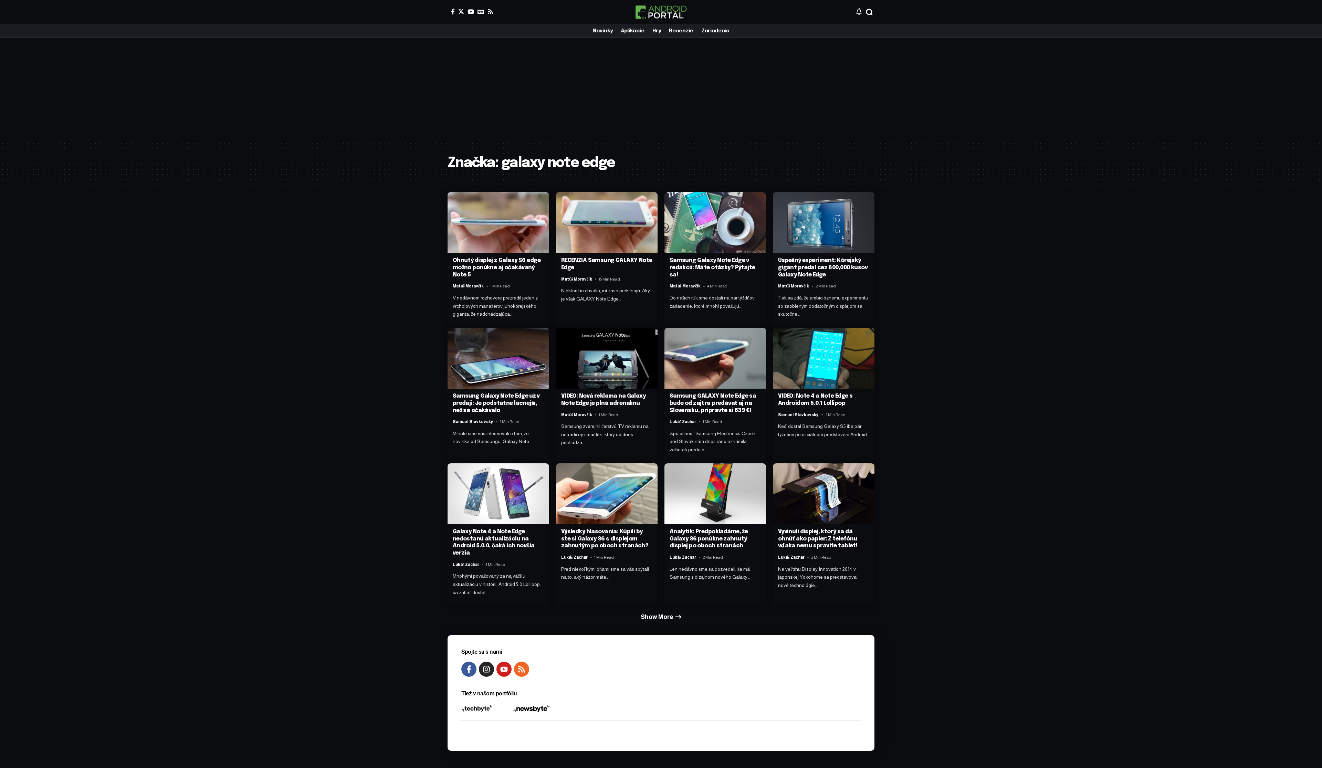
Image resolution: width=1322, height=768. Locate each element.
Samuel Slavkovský (473, 421)
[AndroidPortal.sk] (661, 12)
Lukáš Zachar (683, 421)
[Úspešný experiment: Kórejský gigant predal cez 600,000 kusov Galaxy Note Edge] (823, 222)
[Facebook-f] (468, 669)
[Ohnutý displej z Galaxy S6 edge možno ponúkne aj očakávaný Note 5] (498, 222)
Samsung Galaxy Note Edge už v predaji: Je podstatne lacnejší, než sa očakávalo (496, 403)
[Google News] (481, 11)
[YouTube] (471, 11)
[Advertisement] (661, 89)
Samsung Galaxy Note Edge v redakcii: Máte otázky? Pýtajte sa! (712, 267)
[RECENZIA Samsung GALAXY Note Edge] (607, 222)
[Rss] (490, 11)
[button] (869, 12)
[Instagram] (486, 669)
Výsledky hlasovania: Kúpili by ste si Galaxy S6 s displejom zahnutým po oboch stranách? (605, 539)
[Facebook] (453, 11)
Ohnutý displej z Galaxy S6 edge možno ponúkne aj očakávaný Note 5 (497, 267)
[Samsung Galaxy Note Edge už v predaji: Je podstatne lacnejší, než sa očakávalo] (498, 358)
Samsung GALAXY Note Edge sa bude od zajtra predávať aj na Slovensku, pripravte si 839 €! (713, 403)
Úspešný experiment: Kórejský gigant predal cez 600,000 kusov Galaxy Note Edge (823, 267)
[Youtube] (504, 669)
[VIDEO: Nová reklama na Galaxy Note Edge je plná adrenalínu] (607, 358)
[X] (461, 11)
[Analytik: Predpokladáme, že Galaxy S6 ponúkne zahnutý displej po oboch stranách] (715, 493)
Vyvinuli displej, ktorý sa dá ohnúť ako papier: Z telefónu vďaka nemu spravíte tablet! (818, 539)
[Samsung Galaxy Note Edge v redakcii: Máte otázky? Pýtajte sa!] (715, 222)
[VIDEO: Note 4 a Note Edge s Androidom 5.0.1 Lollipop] (823, 358)
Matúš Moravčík (468, 286)
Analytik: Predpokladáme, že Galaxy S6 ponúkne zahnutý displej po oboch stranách (709, 539)
